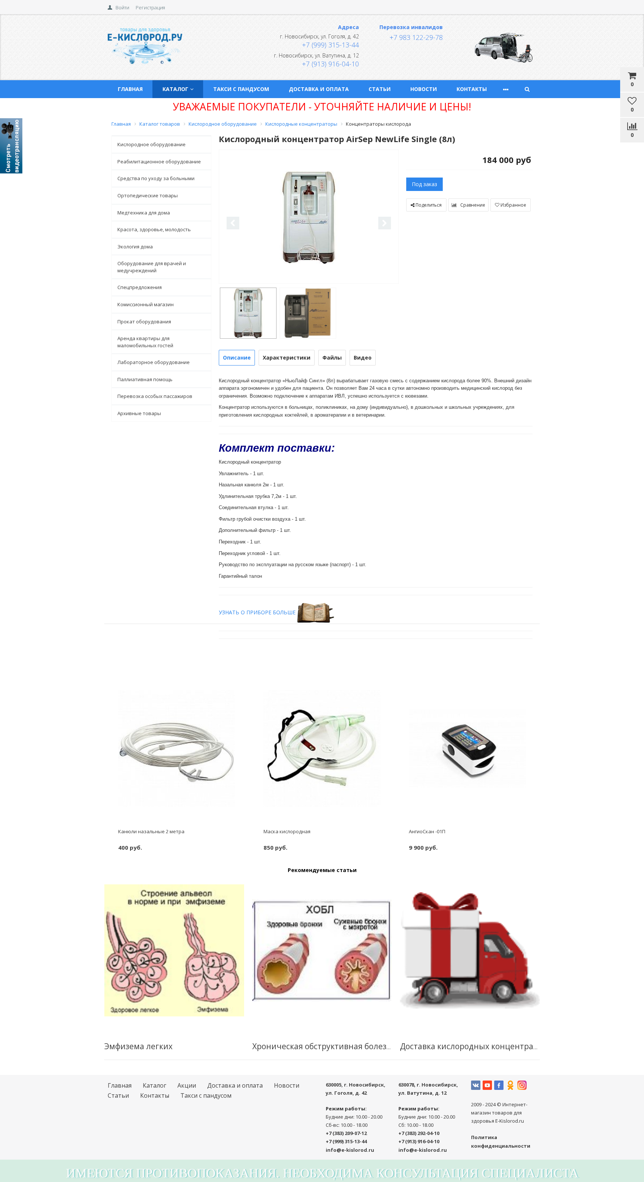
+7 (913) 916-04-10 (330, 63)
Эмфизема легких (138, 1046)
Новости (423, 89)
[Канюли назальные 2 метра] (177, 748)
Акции (186, 1085)
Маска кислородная (286, 831)
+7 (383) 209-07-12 (346, 1133)
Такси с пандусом (241, 89)
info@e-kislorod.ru (350, 1150)
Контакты (472, 89)
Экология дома (135, 246)
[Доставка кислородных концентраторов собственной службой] (470, 950)
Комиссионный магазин (145, 304)
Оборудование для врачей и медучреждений (151, 267)
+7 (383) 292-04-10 (418, 1133)
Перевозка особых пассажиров (154, 396)
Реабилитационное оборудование (159, 161)
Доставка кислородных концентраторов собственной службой (521, 1046)
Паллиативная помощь (145, 379)
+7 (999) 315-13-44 (330, 44)
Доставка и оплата (319, 89)
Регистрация (150, 7)
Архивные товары (139, 413)
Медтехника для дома (143, 212)
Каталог (175, 89)
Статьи (380, 89)
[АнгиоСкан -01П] (467, 748)
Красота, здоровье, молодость (154, 229)
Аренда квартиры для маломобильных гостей (145, 342)
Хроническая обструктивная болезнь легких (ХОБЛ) (352, 1046)
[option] (308, 217)
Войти (122, 7)
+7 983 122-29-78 (416, 37)
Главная (130, 89)
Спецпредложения (139, 287)
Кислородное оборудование (151, 144)
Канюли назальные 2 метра (151, 831)
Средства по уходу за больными (156, 178)
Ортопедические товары (147, 195)
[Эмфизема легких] (174, 950)
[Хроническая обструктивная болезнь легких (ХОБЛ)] (322, 950)
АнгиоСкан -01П (427, 831)
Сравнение (472, 205)
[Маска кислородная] (322, 748)
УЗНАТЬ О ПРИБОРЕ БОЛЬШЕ (257, 612)
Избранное (512, 205)
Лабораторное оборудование (153, 362)
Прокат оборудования (144, 321)
